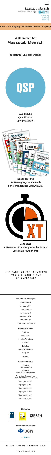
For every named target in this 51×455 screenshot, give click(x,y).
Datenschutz (20, 445)
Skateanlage (25, 336)
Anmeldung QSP (26, 306)
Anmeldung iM (25, 302)
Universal (25, 356)
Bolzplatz (25, 346)
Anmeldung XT (25, 320)
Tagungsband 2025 (25, 381)
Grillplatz (25, 353)
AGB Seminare (32, 445)
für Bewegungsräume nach (25, 182)
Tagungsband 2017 (25, 395)
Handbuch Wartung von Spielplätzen (25, 371)
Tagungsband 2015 (25, 399)
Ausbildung (25, 114)
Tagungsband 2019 (25, 392)
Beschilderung (25, 179)
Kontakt (42, 445)
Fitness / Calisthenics (25, 349)
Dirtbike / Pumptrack (25, 339)
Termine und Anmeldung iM (25, 323)
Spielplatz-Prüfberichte (25, 251)
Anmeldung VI (26, 313)
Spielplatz (25, 332)
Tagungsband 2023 (25, 385)
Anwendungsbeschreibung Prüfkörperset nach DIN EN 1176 (25, 377)
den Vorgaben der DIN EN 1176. (25, 186)
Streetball (25, 342)
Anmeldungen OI (25, 309)
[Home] (33, 20)
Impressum (10, 445)
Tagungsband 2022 (25, 388)
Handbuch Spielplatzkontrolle (25, 366)
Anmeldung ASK (25, 316)
